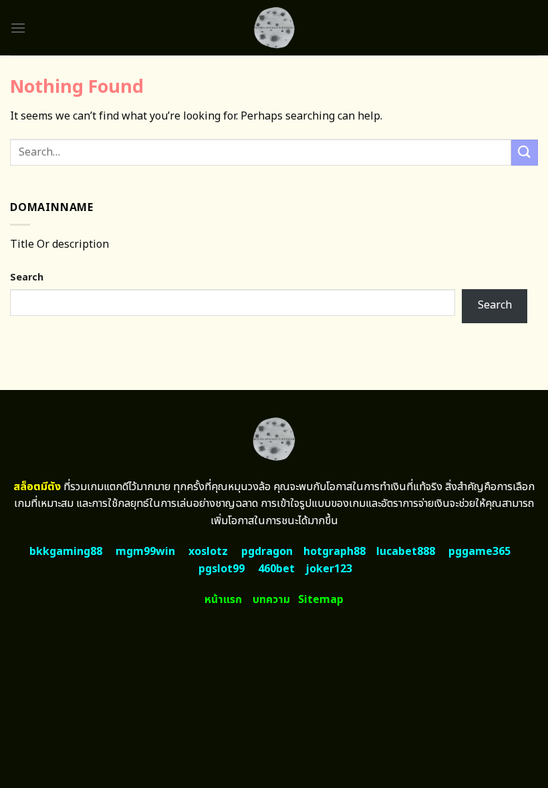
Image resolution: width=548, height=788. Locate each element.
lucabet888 (405, 552)
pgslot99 (221, 569)
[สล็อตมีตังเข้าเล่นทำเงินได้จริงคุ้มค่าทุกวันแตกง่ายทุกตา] (274, 27)
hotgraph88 (334, 552)
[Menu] (18, 27)
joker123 (328, 569)
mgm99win (145, 552)
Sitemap (321, 600)
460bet (276, 569)
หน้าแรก (223, 600)
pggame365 (479, 552)
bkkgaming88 (65, 552)
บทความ (271, 600)
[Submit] (524, 153)
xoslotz (208, 552)
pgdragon (267, 552)
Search (26, 277)
